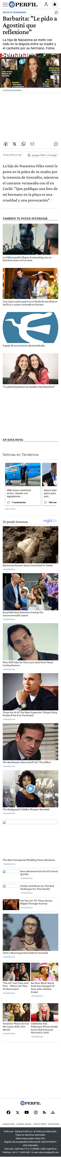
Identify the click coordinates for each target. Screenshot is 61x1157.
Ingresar (46, 4)
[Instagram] (35, 1113)
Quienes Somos (23, 1124)
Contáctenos (40, 1124)
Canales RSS (9, 1124)
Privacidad (53, 1124)
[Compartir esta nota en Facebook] (6, 144)
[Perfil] (30, 1104)
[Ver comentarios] (55, 13)
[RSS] (44, 1112)
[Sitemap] (53, 1112)
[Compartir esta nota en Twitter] (15, 144)
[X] (17, 1113)
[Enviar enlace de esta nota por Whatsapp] (23, 144)
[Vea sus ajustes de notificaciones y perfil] (54, 4)
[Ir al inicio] (23, 4)
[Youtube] (27, 1112)
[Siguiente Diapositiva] (55, 482)
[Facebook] (8, 1113)
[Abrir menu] (5, 4)
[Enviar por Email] (32, 144)
